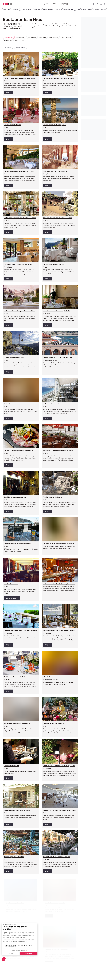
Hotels (58, 9)
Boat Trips (6, 9)
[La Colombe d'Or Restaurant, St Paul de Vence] (60, 74)
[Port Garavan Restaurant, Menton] (21, 672)
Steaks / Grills (19, 41)
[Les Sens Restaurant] (21, 579)
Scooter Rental (26, 9)
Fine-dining (42, 37)
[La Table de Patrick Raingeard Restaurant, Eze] (21, 306)
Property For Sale (100, 9)
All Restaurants (8, 37)
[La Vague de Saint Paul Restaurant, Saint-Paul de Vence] (60, 806)
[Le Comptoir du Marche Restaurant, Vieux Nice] (60, 536)
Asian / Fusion (32, 37)
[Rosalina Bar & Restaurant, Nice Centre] (21, 717)
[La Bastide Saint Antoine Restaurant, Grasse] (21, 167)
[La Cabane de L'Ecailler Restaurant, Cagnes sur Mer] (60, 579)
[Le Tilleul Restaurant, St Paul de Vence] (21, 806)
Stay (54, 4)
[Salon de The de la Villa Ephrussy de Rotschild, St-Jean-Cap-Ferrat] (60, 626)
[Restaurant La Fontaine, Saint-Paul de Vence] (60, 446)
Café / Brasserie (66, 37)
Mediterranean (53, 37)
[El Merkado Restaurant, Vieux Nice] (60, 899)
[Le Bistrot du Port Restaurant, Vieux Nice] (21, 536)
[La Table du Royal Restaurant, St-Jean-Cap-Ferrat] (21, 626)
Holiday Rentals (48, 9)
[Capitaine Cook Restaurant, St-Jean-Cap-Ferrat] (60, 760)
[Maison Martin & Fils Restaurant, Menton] (60, 852)
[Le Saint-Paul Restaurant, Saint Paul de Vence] (21, 74)
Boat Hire (37, 9)
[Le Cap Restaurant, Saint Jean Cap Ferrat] (21, 260)
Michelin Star (8, 41)
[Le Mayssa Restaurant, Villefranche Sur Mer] (60, 353)
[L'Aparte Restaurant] (60, 672)
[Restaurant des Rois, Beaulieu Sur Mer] (60, 167)
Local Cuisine (20, 37)
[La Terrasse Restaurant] (60, 399)
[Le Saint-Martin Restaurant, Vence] (60, 120)
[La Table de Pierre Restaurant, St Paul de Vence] (21, 213)
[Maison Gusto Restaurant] (21, 399)
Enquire (8, 92)
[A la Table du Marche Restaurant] (60, 493)
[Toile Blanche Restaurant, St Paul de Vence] (60, 213)
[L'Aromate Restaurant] (21, 760)
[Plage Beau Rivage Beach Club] (21, 899)
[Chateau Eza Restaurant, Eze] (21, 353)
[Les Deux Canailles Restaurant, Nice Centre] (21, 446)
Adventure (64, 4)
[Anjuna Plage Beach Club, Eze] (21, 852)
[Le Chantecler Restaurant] (21, 120)
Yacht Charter (87, 9)
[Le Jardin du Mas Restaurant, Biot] (60, 717)
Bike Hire (15, 9)
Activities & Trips (68, 9)
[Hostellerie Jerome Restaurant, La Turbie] (60, 306)
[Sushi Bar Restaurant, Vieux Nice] (21, 493)
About (46, 4)
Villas (78, 9)
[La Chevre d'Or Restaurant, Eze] (60, 260)
